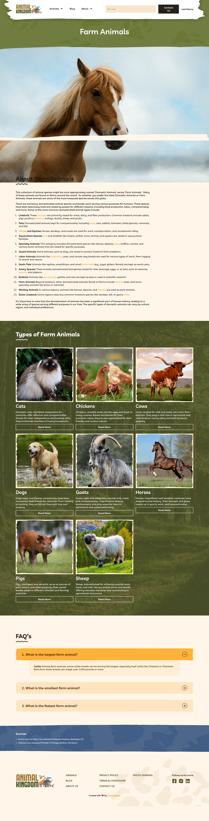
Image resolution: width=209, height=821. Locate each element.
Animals (54, 8)
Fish (45, 235)
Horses (22, 230)
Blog (72, 8)
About (84, 8)
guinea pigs (49, 277)
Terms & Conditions (112, 780)
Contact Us (168, 9)
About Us (72, 786)
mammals (88, 264)
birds (126, 294)
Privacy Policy (108, 775)
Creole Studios (113, 795)
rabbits (119, 281)
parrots (23, 272)
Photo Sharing (143, 775)
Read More (44, 427)
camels (102, 289)
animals (41, 215)
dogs (92, 223)
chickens (39, 218)
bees (117, 243)
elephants (56, 256)
